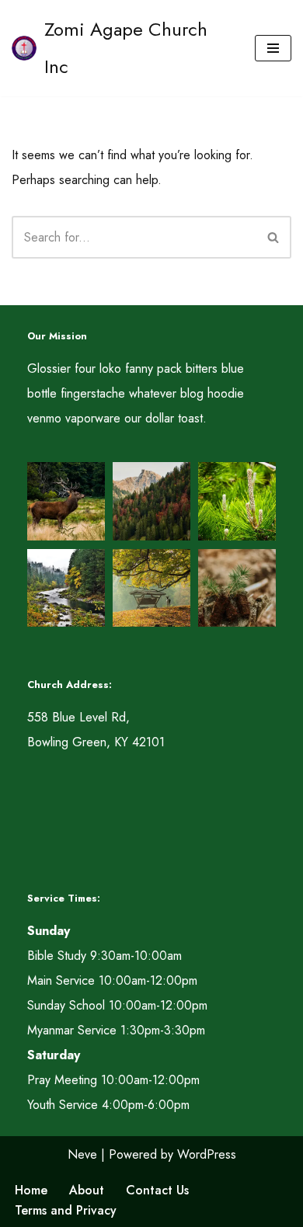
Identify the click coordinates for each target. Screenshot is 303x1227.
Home (31, 1190)
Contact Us (157, 1190)
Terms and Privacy (66, 1210)
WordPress (206, 1154)
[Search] (273, 237)
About (86, 1190)
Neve (82, 1154)
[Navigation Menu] (273, 48)
